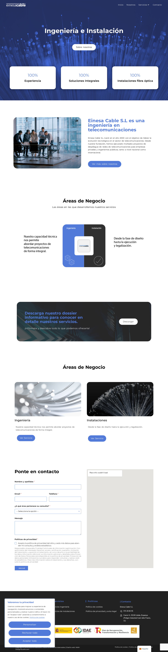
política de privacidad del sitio (40, 543)
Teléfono (53, 494)
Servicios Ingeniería (60, 607)
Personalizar (29, 624)
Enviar (22, 568)
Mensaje (19, 518)
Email (18, 494)
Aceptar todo (30, 641)
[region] (30, 623)
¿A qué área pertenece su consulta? (32, 506)
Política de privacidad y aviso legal (101, 611)
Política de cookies (37, 617)
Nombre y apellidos (25, 482)
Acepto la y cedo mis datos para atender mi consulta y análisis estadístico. (49, 544)
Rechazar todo (29, 633)
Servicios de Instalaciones (63, 611)
